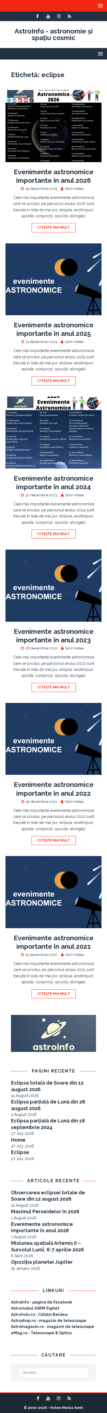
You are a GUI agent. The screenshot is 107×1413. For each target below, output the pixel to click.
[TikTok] (69, 16)
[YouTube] (48, 16)
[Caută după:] (53, 1372)
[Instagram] (59, 16)
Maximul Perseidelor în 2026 (45, 1211)
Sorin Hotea (74, 189)
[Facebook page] (37, 16)
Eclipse (20, 1152)
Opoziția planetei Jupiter (42, 1262)
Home (18, 1140)
